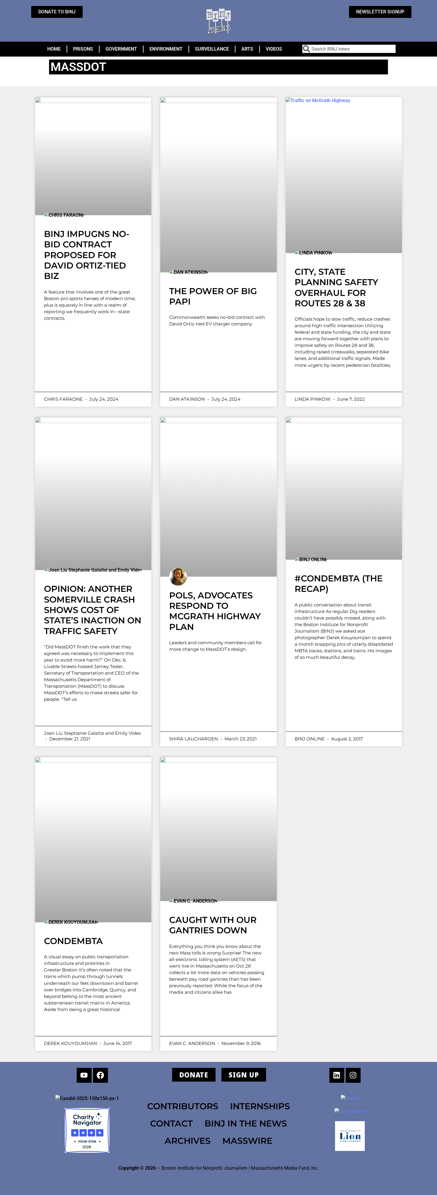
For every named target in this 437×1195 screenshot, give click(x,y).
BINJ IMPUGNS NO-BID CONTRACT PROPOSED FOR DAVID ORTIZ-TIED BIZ (86, 255)
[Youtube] (84, 1075)
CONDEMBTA (73, 941)
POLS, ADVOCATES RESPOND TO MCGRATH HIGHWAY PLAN (215, 611)
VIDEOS (274, 49)
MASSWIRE (247, 1140)
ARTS (247, 49)
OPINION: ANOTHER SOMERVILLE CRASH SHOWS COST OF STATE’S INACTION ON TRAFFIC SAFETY (92, 610)
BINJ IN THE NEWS (246, 1123)
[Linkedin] (336, 1075)
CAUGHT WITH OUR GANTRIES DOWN (213, 925)
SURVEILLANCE (212, 49)
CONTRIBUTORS (182, 1106)
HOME (54, 49)
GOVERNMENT (121, 49)
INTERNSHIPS (260, 1106)
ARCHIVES (187, 1140)
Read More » (67, 381)
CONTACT (171, 1123)
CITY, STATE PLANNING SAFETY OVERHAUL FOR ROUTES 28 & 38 (336, 287)
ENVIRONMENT (166, 49)
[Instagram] (353, 1075)
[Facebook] (100, 1075)
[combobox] (349, 49)
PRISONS (83, 49)
